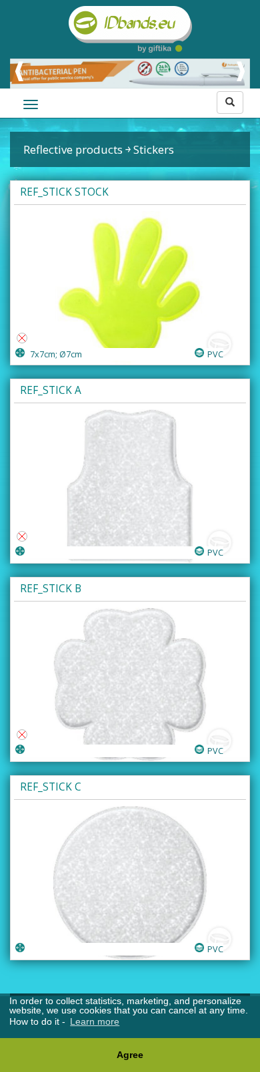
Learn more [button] (94, 1021)
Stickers (153, 149)
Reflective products (73, 149)
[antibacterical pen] (130, 74)
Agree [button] (130, 1054)
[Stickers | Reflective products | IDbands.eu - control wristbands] (130, 29)
